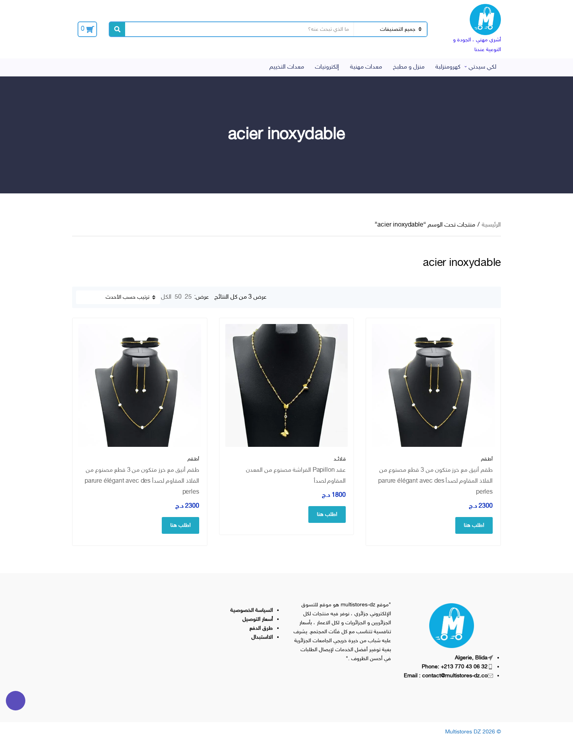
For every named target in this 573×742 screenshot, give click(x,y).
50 (178, 297)
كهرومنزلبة (447, 67)
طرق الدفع (261, 628)
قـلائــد (340, 459)
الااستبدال (262, 637)
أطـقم (487, 459)
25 (188, 297)
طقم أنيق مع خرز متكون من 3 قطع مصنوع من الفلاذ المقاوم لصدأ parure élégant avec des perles (435, 481)
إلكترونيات (327, 67)
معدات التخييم (286, 67)
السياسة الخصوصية (251, 610)
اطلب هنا (474, 525)
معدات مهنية (366, 67)
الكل (166, 297)
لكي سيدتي (482, 67)
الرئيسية (491, 225)
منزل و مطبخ (408, 67)
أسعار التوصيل (257, 619)
